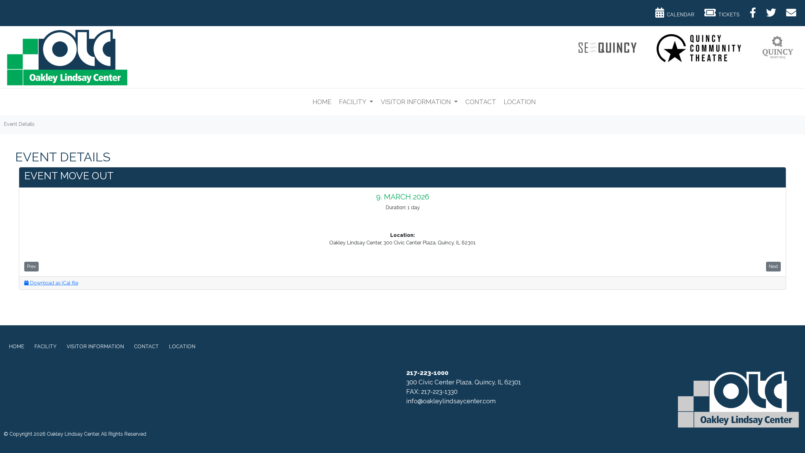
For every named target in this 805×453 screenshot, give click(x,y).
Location (520, 102)
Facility (353, 102)
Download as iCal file (53, 283)
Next (773, 266)
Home (322, 102)
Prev (31, 266)
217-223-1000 (427, 373)
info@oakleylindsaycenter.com (451, 401)
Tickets (728, 15)
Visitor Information (416, 102)
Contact (480, 102)
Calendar (679, 15)
